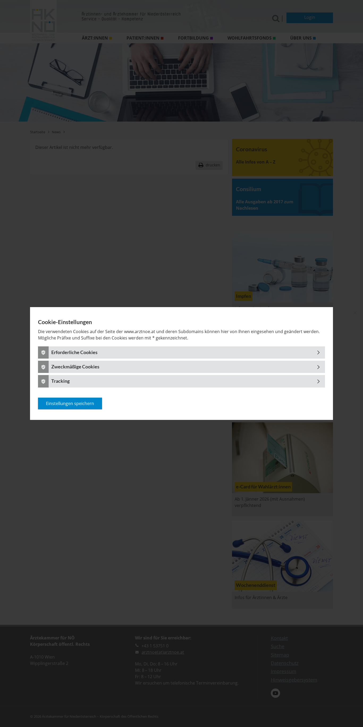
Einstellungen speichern (70, 403)
